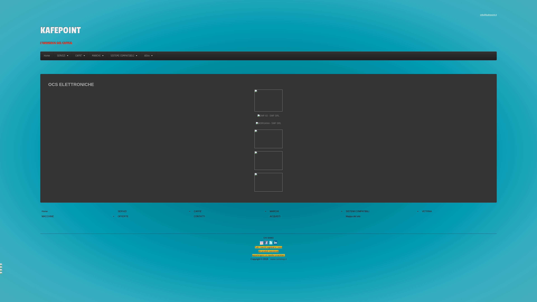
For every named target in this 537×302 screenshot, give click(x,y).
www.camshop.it (278, 259)
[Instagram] (268, 273)
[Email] (268, 270)
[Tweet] (268, 267)
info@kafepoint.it (488, 15)
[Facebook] (268, 264)
